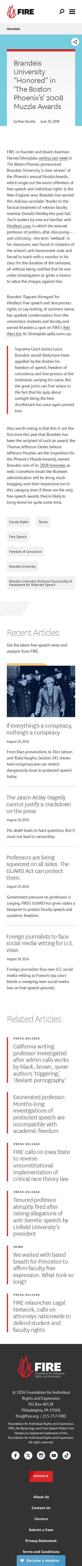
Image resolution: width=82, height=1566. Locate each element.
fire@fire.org (27, 1416)
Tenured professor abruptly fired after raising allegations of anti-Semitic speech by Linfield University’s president (40, 1216)
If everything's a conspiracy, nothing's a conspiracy (39, 728)
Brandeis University (22, 566)
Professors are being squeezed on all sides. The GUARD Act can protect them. (37, 867)
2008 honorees (52, 465)
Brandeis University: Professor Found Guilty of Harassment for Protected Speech (40, 583)
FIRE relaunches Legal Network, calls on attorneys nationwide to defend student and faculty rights (42, 1316)
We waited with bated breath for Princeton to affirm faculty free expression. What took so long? (43, 1268)
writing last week (53, 158)
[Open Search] (62, 11)
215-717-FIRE (54, 1416)
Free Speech (18, 537)
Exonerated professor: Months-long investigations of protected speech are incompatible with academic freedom (39, 1113)
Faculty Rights (18, 522)
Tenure (43, 522)
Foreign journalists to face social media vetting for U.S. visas (39, 943)
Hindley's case (19, 225)
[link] (21, 12)
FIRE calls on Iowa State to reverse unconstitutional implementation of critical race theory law (41, 1165)
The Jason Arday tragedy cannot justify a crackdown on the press (38, 803)
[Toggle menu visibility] (72, 11)
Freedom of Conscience (25, 551)
